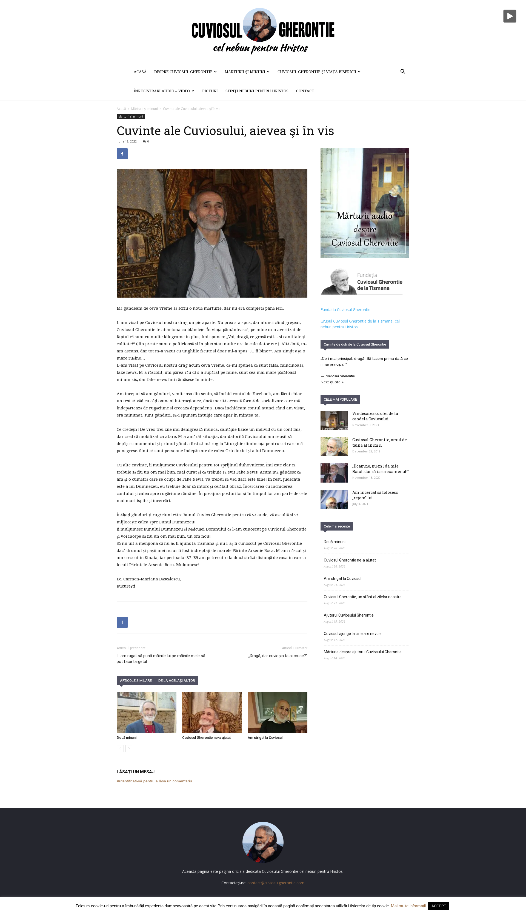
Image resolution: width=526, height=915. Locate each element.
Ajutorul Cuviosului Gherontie (349, 615)
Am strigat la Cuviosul (265, 738)
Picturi (210, 91)
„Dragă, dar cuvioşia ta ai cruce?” (277, 655)
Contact (305, 91)
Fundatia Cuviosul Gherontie (345, 309)
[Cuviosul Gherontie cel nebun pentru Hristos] (263, 31)
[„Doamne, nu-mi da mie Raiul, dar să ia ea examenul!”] (334, 473)
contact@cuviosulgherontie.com (275, 882)
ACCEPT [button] (438, 906)
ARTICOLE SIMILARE (136, 681)
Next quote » (332, 381)
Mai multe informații (408, 905)
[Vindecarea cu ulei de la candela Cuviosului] (334, 420)
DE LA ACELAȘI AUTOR (176, 681)
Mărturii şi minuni (245, 72)
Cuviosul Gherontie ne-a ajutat (206, 738)
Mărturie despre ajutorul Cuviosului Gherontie (363, 652)
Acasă (140, 72)
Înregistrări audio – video (162, 91)
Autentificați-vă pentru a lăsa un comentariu (154, 781)
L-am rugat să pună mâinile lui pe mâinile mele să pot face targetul (161, 658)
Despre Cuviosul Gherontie (183, 72)
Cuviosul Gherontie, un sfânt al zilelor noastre (363, 597)
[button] (402, 72)
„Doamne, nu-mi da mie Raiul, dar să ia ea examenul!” (380, 468)
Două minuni (126, 738)
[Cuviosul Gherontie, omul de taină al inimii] (334, 446)
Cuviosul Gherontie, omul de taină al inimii (379, 442)
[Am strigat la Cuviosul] (277, 712)
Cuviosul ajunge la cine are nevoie (353, 633)
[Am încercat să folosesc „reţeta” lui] (334, 499)
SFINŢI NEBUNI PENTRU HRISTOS (256, 91)
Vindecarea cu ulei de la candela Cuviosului (375, 416)
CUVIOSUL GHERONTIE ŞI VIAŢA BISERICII (317, 72)
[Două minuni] (146, 712)
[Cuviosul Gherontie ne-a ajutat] (212, 712)
